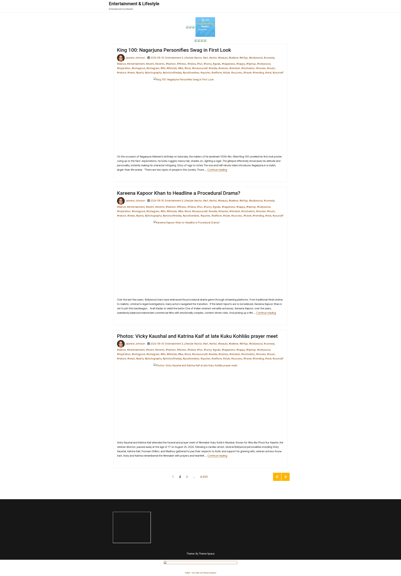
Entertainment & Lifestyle (134, 3)
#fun (199, 63)
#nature (121, 72)
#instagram (152, 68)
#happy (240, 63)
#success (236, 72)
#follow (191, 63)
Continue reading (217, 169)
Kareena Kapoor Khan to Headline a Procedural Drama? (178, 193)
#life (163, 68)
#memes (223, 68)
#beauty (222, 57)
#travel (247, 72)
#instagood (138, 68)
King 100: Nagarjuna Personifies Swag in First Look (174, 50)
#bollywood (256, 57)
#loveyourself (199, 68)
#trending (258, 72)
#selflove (216, 72)
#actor (198, 57)
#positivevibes (191, 72)
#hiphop (251, 63)
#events (159, 63)
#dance (121, 63)
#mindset (234, 68)
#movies (261, 68)
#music (271, 68)
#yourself (278, 72)
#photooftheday (172, 72)
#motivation (248, 68)
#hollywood (263, 63)
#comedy (269, 57)
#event (150, 63)
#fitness (181, 63)
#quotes (205, 72)
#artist (213, 57)
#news (131, 72)
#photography (153, 72)
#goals (217, 63)
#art (205, 57)
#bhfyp (244, 57)
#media (213, 68)
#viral (268, 72)
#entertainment (136, 63)
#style (226, 72)
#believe (233, 57)
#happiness (228, 63)
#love (188, 68)
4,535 (204, 477)
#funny (207, 63)
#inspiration (123, 68)
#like (180, 68)
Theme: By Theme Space (200, 553)
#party (140, 72)
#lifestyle (172, 68)
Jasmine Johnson (135, 57)
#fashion (171, 63)
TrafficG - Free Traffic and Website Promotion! (200, 573)
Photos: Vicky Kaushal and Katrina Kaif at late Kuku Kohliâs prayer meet (197, 336)
